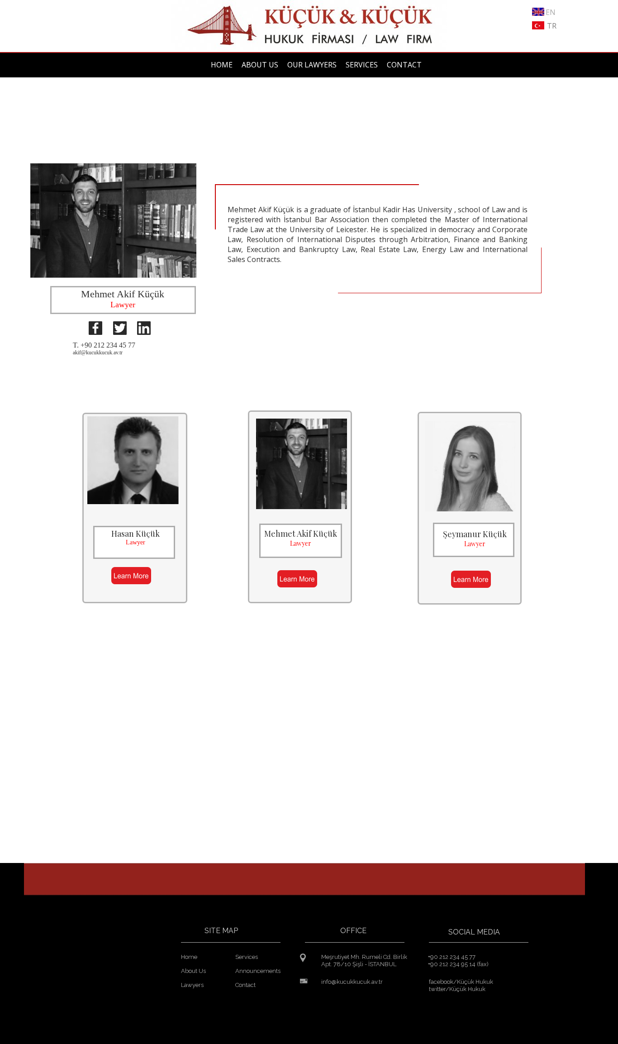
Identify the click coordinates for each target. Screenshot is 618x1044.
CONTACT (404, 65)
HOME (222, 65)
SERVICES (362, 65)
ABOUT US (260, 65)
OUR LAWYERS (312, 65)
